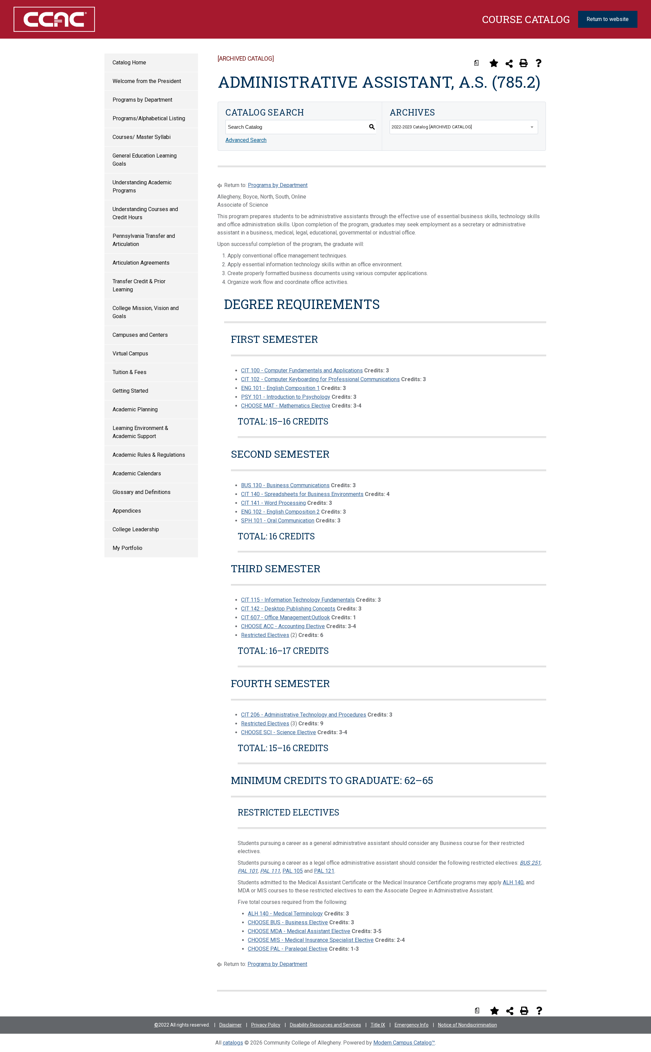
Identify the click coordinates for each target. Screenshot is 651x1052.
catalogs (233, 1042)
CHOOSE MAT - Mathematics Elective (285, 406)
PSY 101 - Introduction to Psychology (285, 397)
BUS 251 (530, 863)
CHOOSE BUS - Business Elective (288, 922)
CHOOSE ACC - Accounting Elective (283, 626)
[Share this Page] (509, 63)
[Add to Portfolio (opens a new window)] (493, 63)
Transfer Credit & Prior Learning (139, 285)
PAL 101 (248, 871)
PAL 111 (270, 871)
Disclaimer (230, 1025)
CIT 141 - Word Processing (273, 503)
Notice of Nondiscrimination (467, 1025)
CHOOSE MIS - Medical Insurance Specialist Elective (311, 940)
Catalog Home (129, 62)
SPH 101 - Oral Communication (277, 520)
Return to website (608, 19)
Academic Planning (135, 409)
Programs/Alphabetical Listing (149, 118)
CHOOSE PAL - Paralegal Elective (288, 949)
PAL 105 (292, 871)
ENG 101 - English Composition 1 (280, 388)
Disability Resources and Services (325, 1025)
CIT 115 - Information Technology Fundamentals (298, 600)
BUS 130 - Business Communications (285, 485)
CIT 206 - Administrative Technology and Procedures (303, 714)
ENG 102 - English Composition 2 (280, 512)
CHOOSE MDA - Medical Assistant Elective (299, 931)
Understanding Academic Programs (142, 186)
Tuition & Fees (129, 372)
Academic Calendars (137, 473)
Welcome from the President (147, 81)
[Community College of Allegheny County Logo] (59, 19)
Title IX (378, 1025)
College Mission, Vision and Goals (146, 312)
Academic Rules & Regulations (149, 455)
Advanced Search (246, 140)
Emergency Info (412, 1025)
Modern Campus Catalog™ (404, 1042)
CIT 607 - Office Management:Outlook (285, 617)
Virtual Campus (130, 353)
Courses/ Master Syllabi (142, 137)
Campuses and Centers (140, 335)
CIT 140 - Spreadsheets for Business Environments (302, 494)
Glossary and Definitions (142, 492)
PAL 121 (324, 871)
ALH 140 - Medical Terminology (285, 913)
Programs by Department (142, 100)
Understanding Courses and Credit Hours (145, 213)
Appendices (127, 511)
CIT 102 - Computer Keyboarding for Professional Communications (320, 379)
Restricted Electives (265, 635)
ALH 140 (513, 882)
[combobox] (464, 127)
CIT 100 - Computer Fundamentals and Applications (302, 370)
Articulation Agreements (141, 263)
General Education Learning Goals (145, 159)
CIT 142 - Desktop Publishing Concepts (288, 608)
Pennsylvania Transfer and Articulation (144, 240)
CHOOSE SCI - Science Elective (278, 732)
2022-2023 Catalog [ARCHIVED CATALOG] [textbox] (432, 126)
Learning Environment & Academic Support (140, 432)
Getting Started (130, 391)
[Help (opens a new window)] (538, 63)
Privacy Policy (265, 1025)
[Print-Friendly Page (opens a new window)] (523, 63)
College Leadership (136, 529)
